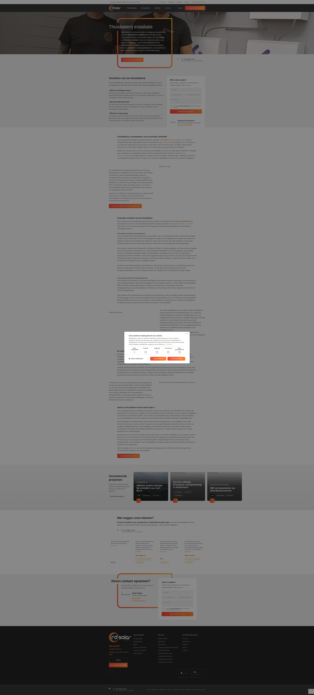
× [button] (187, 333)
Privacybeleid (168, 344)
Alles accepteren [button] (176, 358)
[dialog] (157, 347)
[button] (136, 359)
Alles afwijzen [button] (158, 358)
